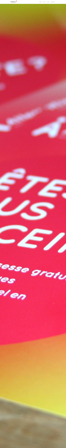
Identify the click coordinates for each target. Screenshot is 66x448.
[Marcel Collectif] (13, 2)
